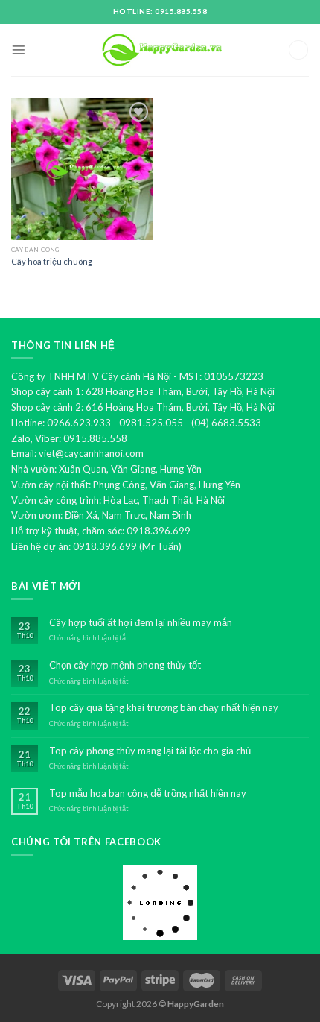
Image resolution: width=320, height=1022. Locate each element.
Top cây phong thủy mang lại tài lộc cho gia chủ (150, 751)
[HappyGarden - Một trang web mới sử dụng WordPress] (160, 50)
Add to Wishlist (130, 133)
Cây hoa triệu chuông (51, 261)
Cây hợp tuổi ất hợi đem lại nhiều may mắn (140, 622)
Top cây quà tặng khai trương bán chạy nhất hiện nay (163, 707)
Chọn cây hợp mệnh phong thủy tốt (125, 665)
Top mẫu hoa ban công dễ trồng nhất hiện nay (147, 793)
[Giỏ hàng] (298, 50)
